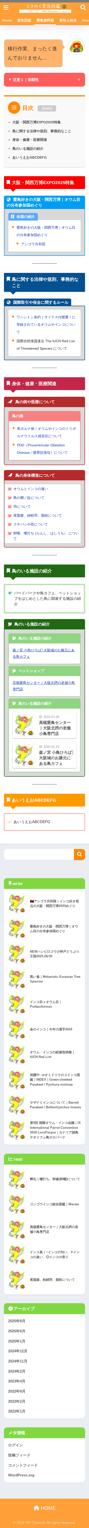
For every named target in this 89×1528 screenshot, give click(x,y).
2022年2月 (16, 1401)
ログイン (15, 1445)
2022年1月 (16, 1411)
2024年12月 (17, 1351)
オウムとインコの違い (30, 489)
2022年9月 (16, 1391)
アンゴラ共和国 (33, 244)
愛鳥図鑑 (24, 20)
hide (47, 108)
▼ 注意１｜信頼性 (23, 80)
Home (7, 20)
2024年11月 (17, 1361)
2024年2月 (16, 1371)
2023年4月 (16, 1381)
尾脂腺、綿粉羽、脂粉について (37, 515)
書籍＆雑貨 (68, 20)
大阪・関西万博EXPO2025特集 (36, 122)
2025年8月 (16, 1321)
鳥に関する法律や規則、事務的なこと (41, 131)
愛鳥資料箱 (45, 20)
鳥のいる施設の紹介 (28, 149)
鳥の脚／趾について (28, 498)
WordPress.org (21, 1475)
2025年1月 (16, 1341)
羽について (22, 507)
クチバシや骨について (30, 524)
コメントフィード (23, 1465)
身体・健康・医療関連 (29, 140)
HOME (47, 1508)
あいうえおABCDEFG (29, 157)
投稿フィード (19, 1455)
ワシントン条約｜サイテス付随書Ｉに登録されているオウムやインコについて (46, 324)
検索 (79, 854)
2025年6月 (16, 1331)
